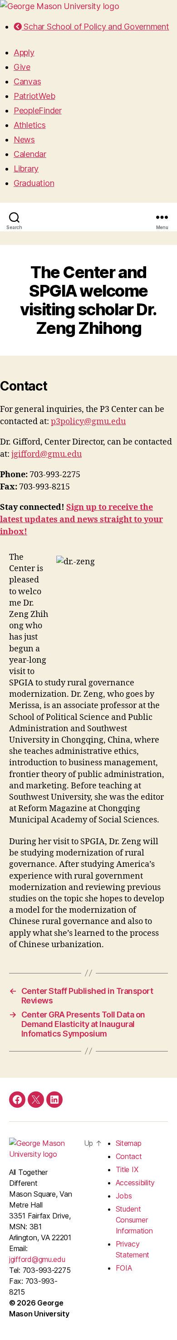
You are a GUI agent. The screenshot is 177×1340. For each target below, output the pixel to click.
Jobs (124, 1195)
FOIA (124, 1267)
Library (26, 168)
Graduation (34, 183)
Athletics (30, 125)
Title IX (127, 1169)
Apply (24, 52)
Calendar (30, 154)
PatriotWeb (34, 96)
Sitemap (129, 1143)
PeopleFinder (38, 110)
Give (22, 67)
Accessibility (135, 1182)
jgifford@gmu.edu (46, 454)
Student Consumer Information (134, 1219)
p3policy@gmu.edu (88, 421)
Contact (129, 1156)
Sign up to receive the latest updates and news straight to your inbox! (81, 519)
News (24, 139)
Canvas (27, 81)
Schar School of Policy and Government (95, 26)
